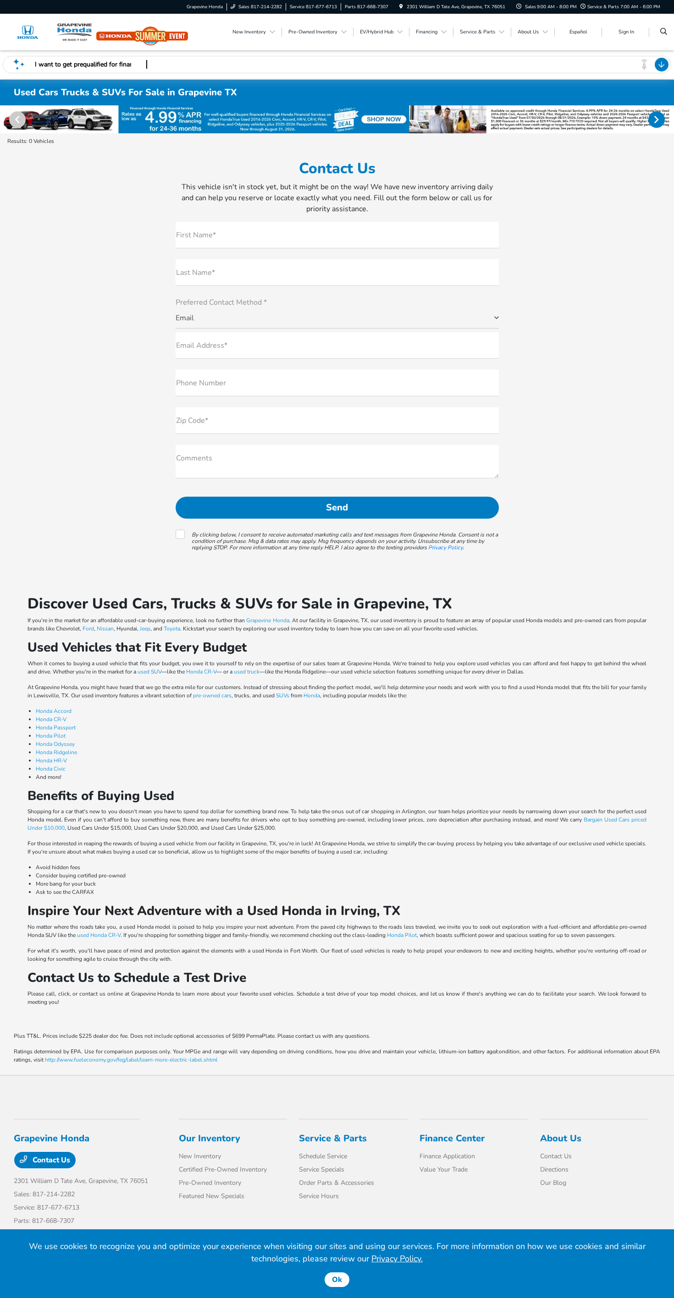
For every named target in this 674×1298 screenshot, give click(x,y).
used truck (247, 671)
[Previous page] (16, 119)
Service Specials (321, 1169)
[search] (663, 32)
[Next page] (657, 119)
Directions (554, 1169)
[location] (401, 7)
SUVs (282, 695)
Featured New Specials (211, 1196)
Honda (312, 695)
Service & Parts (333, 1138)
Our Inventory (209, 1138)
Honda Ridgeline (56, 752)
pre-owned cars (212, 695)
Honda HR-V (51, 760)
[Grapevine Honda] (55, 32)
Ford (88, 628)
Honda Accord (54, 711)
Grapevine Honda (267, 620)
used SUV (149, 671)
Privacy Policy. (397, 1258)
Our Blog (553, 1182)
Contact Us (50, 1160)
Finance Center (452, 1138)
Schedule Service (323, 1156)
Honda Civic (51, 768)
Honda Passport (56, 727)
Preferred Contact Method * (221, 302)
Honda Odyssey (55, 744)
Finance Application (447, 1156)
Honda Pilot (51, 735)
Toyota (172, 628)
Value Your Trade (444, 1169)
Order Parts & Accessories (336, 1182)
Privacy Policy (445, 547)
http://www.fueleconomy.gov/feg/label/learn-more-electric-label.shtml (131, 1059)
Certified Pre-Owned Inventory (223, 1169)
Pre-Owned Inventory (210, 1182)
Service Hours (319, 1196)
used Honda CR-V (99, 935)
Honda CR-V (201, 671)
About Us (560, 1138)
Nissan (105, 628)
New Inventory (200, 1156)
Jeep (145, 628)
